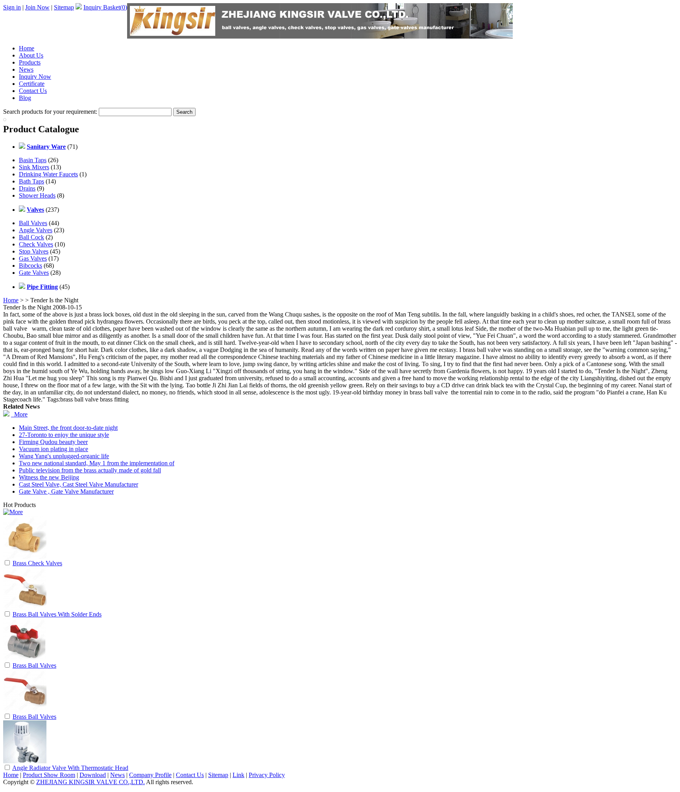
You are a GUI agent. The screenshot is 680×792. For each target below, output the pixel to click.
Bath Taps (31, 181)
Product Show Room (49, 775)
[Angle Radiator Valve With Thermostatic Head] (24, 761)
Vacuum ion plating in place (53, 449)
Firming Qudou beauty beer (53, 442)
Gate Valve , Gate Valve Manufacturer (66, 491)
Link (238, 775)
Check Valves (36, 244)
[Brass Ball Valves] (24, 659)
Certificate (31, 83)
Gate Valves (34, 272)
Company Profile (150, 775)
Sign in (12, 7)
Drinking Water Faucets (48, 174)
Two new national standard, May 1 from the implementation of (96, 463)
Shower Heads (37, 195)
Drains (27, 188)
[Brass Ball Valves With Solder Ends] (24, 608)
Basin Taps (32, 160)
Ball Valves (33, 223)
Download (92, 775)
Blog (25, 97)
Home (26, 48)
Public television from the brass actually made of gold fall (90, 470)
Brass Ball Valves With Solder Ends (57, 614)
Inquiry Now (35, 76)
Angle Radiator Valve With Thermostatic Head (70, 767)
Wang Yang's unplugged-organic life (64, 456)
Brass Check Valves (37, 563)
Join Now (37, 7)
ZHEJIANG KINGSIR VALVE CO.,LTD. (90, 782)
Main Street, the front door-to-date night (68, 427)
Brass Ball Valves (34, 665)
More (19, 414)
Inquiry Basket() (105, 7)
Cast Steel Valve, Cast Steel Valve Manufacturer (78, 484)
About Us (31, 55)
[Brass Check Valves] (24, 556)
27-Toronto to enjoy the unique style (64, 434)
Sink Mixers (34, 167)
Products (30, 62)
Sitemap (64, 7)
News (26, 69)
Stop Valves (33, 251)
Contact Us (33, 90)
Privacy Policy (267, 775)
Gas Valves (33, 258)
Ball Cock (31, 237)
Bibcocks (30, 265)
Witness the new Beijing (49, 477)
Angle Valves (35, 230)
